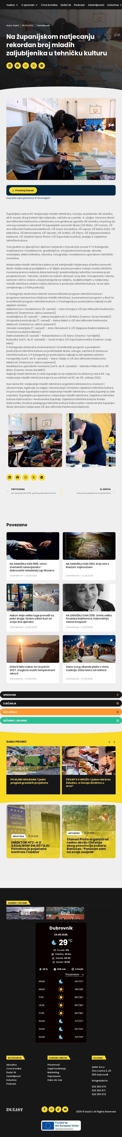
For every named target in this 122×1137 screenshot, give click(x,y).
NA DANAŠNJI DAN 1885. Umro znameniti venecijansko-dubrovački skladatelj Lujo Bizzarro (32, 567)
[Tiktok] (58, 1109)
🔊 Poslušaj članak (23, 190)
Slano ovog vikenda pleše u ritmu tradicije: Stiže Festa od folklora (87, 668)
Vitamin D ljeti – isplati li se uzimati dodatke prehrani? (84, 781)
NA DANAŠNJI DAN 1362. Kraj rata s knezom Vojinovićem (87, 565)
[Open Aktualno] (17, 5)
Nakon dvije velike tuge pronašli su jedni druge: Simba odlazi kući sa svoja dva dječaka (32, 619)
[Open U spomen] (36, 5)
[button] (9, 65)
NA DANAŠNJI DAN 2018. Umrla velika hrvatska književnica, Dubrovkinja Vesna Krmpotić (89, 619)
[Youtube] (65, 1109)
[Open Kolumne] (120, 5)
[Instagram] (51, 1109)
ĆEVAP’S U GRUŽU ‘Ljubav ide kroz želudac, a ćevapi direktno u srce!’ (32, 783)
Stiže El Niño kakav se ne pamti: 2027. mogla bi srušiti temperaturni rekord (32, 670)
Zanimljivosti (43, 25)
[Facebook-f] (44, 1109)
